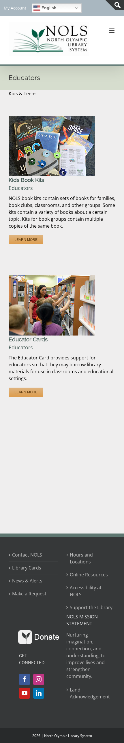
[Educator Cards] (52, 278)
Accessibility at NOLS (86, 591)
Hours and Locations (81, 558)
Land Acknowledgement (90, 693)
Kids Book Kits (26, 180)
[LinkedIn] (38, 693)
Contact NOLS (27, 555)
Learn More (25, 240)
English (48, 7)
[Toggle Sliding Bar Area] (114, 5)
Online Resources (89, 574)
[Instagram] (38, 679)
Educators (21, 187)
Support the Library (91, 607)
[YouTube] (24, 693)
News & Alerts (27, 581)
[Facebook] (24, 679)
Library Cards (26, 568)
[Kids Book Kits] (52, 119)
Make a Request (29, 593)
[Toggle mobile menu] (112, 31)
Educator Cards (28, 339)
